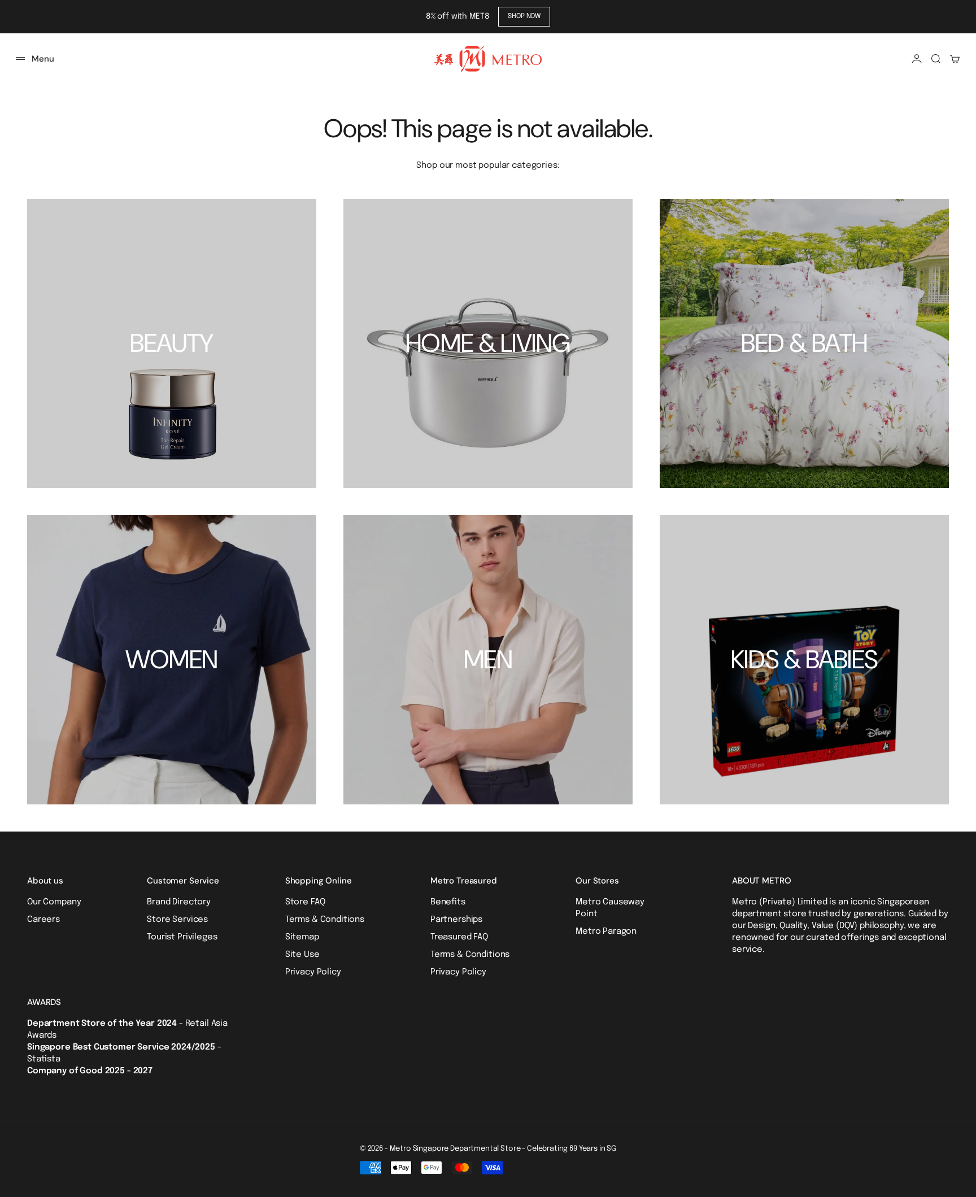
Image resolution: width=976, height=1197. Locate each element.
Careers (43, 919)
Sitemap (302, 937)
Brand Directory (179, 902)
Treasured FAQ (459, 937)
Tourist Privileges (182, 937)
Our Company (54, 902)
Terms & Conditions (324, 919)
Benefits (447, 902)
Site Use (302, 954)
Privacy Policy (313, 972)
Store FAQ (305, 902)
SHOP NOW (524, 16)
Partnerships (456, 919)
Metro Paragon (606, 931)
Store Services (177, 919)
